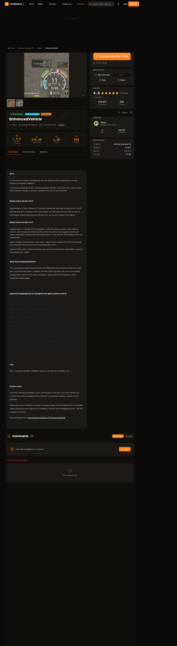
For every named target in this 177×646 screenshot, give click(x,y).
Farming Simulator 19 (25, 48)
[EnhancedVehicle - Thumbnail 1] (11, 103)
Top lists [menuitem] (52, 4)
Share (104, 80)
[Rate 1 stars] (102, 93)
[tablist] (46, 152)
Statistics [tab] (44, 152)
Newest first (118, 436)
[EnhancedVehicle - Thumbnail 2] (19, 103)
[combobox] (101, 4)
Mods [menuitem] (40, 4)
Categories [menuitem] (66, 4)
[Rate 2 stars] (106, 93)
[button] (46, 75)
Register (133, 4)
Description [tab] (13, 152)
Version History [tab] (29, 152)
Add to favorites (104, 75)
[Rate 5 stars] (117, 93)
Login (125, 4)
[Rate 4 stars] (113, 93)
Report (122, 80)
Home (31, 4)
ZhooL (103, 122)
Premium (80, 4)
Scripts (39, 48)
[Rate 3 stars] (109, 93)
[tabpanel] (46, 293)
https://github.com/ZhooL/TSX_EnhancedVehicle (46, 418)
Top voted (128, 436)
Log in (126, 449)
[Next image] (83, 75)
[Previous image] (10, 75)
